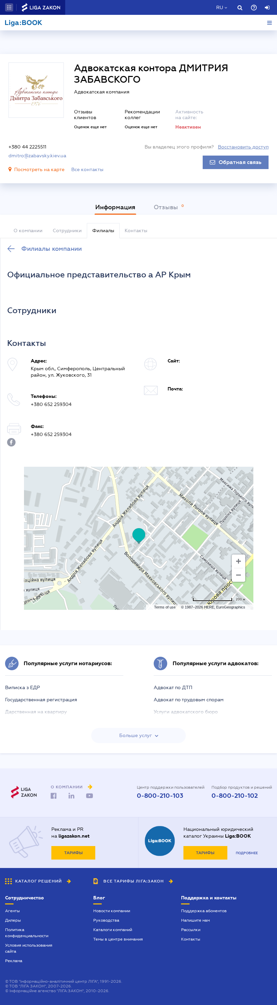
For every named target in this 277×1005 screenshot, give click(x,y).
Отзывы (167, 207)
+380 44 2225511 (27, 147)
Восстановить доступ (243, 147)
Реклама (13, 960)
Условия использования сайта (28, 948)
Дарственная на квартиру (36, 711)
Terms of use (165, 607)
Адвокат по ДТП (173, 687)
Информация (115, 207)
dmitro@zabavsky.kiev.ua (37, 155)
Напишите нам (195, 920)
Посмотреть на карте (39, 169)
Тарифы (73, 852)
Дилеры (13, 920)
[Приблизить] (238, 561)
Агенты (12, 910)
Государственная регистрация (41, 699)
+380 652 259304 (51, 404)
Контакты (190, 939)
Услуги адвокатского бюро (186, 711)
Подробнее (247, 853)
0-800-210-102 (234, 796)
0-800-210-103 (160, 796)
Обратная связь (240, 162)
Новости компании (111, 910)
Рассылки (190, 929)
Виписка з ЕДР (22, 687)
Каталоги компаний (112, 929)
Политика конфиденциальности (26, 932)
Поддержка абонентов (204, 910)
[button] (9, 7)
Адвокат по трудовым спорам (189, 699)
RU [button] (219, 7)
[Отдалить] (238, 575)
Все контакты (87, 169)
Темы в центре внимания (118, 939)
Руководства (106, 920)
